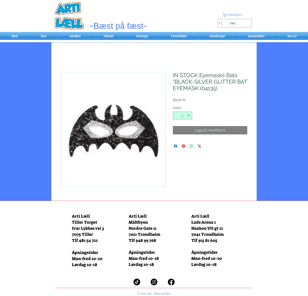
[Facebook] (171, 282)
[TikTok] (136, 282)
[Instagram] (154, 282)
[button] (235, 15)
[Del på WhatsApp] (191, 146)
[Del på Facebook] (175, 146)
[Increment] (189, 115)
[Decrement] (176, 115)
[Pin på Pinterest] (183, 146)
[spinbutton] (182, 115)
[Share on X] (199, 146)
